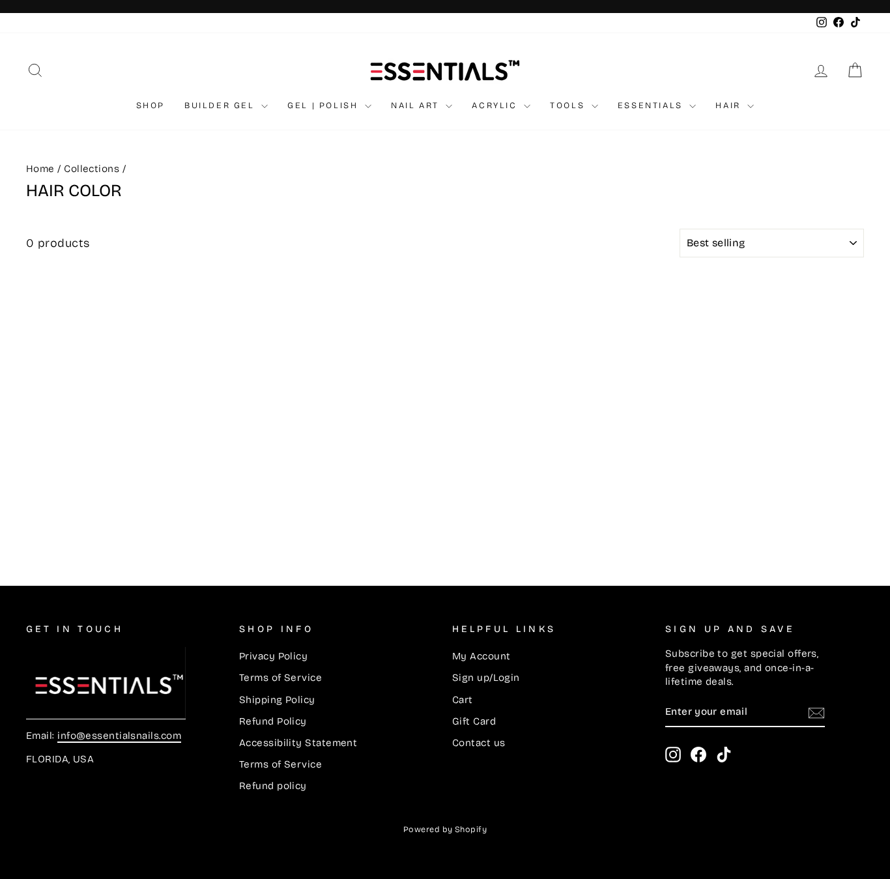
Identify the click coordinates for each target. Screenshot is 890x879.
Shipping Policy (277, 700)
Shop (150, 105)
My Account (481, 656)
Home (40, 169)
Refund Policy (273, 721)
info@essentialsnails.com (119, 736)
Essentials (652, 105)
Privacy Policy (273, 656)
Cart (462, 700)
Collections (91, 169)
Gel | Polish (324, 105)
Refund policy (273, 786)
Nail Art (416, 105)
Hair (729, 105)
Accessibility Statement (298, 743)
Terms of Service (280, 678)
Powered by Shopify (445, 829)
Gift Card (474, 721)
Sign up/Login (486, 678)
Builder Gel (221, 105)
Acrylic (496, 105)
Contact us (479, 743)
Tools (569, 105)
